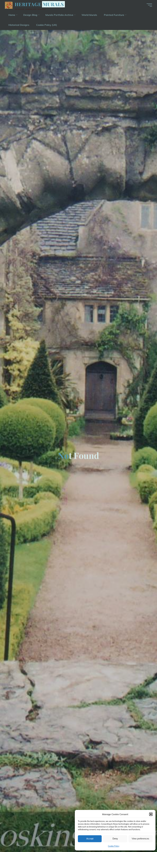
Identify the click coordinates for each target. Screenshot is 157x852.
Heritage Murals (39, 4)
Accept (89, 838)
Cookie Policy (113, 846)
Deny (115, 838)
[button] (150, 814)
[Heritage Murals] (8, 4)
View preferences (140, 838)
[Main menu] (149, 5)
